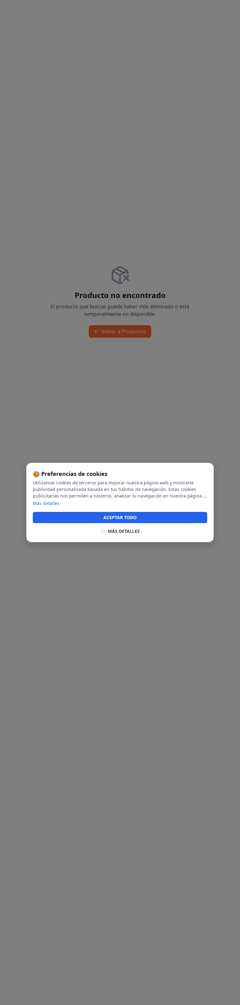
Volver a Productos (123, 331)
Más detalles (46, 503)
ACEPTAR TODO (120, 517)
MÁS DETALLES (124, 531)
